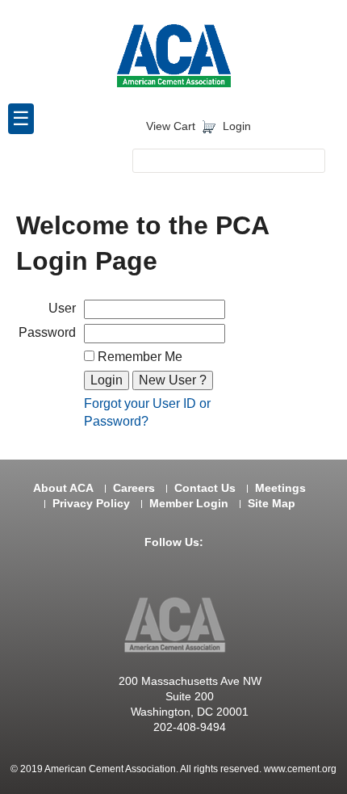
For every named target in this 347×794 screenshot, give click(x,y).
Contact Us (205, 488)
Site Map (271, 504)
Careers (134, 488)
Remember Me (138, 356)
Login (237, 126)
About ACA (63, 488)
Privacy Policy (91, 504)
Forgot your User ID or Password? (147, 412)
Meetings (280, 488)
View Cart (170, 126)
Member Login (188, 504)
